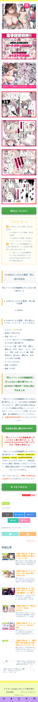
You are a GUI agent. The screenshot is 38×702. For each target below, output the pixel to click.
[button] (24, 520)
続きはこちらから (19, 211)
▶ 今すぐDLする (19, 487)
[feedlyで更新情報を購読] (10, 534)
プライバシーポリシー (28, 692)
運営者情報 (10, 692)
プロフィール (19, 695)
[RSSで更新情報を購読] (27, 534)
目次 (16, 221)
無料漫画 (6, 503)
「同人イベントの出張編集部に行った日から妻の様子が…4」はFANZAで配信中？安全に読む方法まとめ (19, 246)
